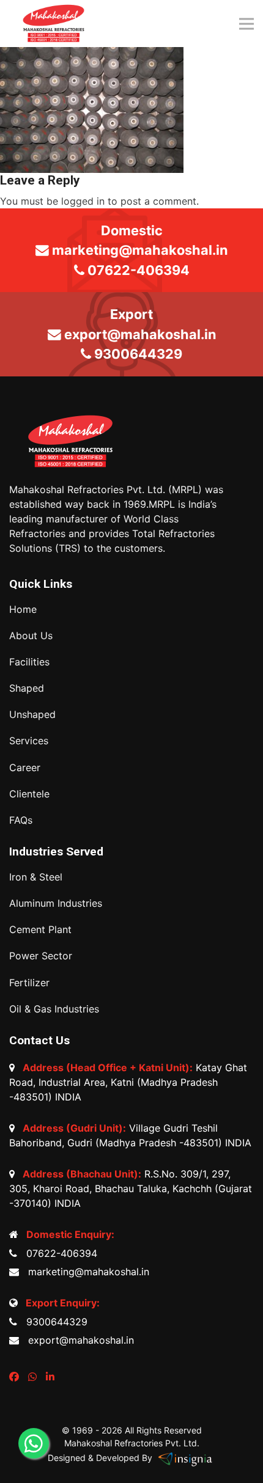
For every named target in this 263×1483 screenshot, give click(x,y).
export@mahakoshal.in (78, 1340)
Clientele (29, 794)
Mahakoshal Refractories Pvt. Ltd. (131, 1443)
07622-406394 (58, 1253)
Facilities (29, 662)
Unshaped (32, 714)
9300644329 (53, 1322)
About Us (31, 636)
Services (28, 741)
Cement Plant (40, 930)
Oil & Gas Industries (54, 1009)
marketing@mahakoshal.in (85, 1271)
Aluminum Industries (55, 903)
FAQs (20, 820)
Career (24, 768)
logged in (83, 201)
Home (23, 609)
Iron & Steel (35, 877)
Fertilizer (29, 983)
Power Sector (40, 956)
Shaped (26, 688)
